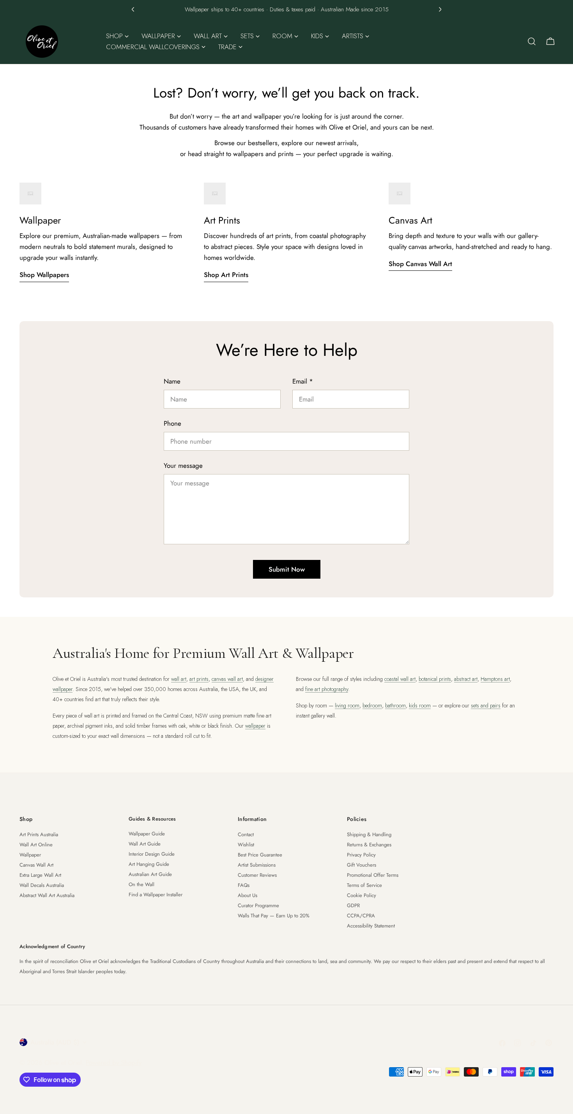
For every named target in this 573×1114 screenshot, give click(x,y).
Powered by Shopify (113, 1062)
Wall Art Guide (145, 843)
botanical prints (435, 679)
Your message (183, 465)
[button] (133, 9)
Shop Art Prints (226, 274)
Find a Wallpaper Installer (155, 894)
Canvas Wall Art (36, 865)
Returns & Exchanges (369, 844)
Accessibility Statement (371, 925)
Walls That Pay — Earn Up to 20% (273, 915)
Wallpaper (30, 854)
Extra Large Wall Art (40, 875)
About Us (247, 895)
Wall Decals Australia (41, 885)
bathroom (395, 705)
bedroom (372, 705)
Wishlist (246, 844)
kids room (420, 705)
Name (172, 381)
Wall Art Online (36, 844)
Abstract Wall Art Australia (46, 895)
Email (302, 381)
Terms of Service (364, 885)
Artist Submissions (257, 865)
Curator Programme (258, 905)
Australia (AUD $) (54, 1042)
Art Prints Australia (38, 834)
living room (347, 705)
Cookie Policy (361, 895)
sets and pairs (485, 705)
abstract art (466, 679)
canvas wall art (227, 679)
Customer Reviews (257, 875)
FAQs (243, 885)
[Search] (531, 41)
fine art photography (326, 689)
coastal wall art (400, 679)
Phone (172, 423)
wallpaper (255, 726)
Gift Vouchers (361, 865)
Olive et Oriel (63, 1062)
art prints (199, 679)
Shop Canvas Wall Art (420, 263)
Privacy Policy (361, 854)
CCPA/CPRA (361, 915)
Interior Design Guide (152, 854)
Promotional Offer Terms (372, 875)
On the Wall (141, 884)
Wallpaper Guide (147, 833)
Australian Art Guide (150, 874)
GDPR (353, 905)
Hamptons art (495, 679)
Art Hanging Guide (149, 864)
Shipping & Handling (369, 834)
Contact (246, 834)
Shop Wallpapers (44, 274)
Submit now (287, 569)
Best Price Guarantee (260, 854)
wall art (178, 679)
